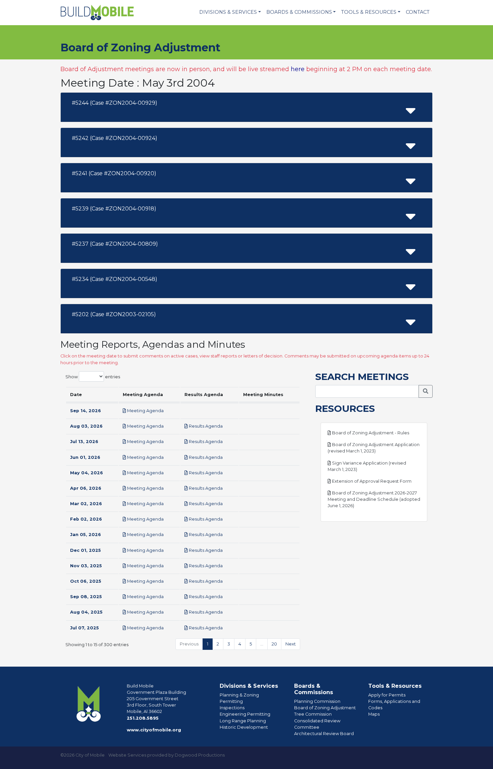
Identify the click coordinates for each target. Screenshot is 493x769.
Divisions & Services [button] (228, 12)
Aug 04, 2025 (86, 612)
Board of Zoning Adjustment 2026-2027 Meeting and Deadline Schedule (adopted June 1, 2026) (374, 499)
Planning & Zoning (239, 695)
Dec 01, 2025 (85, 550)
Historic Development (244, 727)
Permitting (231, 701)
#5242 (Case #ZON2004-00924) (114, 138)
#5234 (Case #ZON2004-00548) (114, 279)
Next (290, 643)
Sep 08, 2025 (86, 596)
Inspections (232, 707)
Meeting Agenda (145, 410)
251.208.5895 (143, 718)
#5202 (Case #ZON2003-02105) (114, 314)
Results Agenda (205, 426)
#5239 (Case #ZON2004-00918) (114, 208)
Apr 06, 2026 (85, 488)
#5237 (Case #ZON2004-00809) (115, 244)
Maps (374, 714)
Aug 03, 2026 (86, 426)
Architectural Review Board (324, 733)
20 (274, 643)
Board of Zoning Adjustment (325, 707)
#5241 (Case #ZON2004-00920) (114, 173)
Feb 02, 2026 (86, 519)
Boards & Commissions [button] (299, 12)
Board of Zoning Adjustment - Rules (370, 432)
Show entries (92, 376)
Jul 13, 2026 (84, 441)
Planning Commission (317, 701)
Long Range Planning (243, 720)
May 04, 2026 (86, 472)
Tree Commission (313, 714)
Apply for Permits (386, 695)
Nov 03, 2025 (86, 565)
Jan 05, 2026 (85, 534)
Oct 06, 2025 (85, 581)
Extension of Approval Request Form (371, 481)
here (298, 69)
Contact (418, 12)
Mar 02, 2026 (86, 503)
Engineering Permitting (245, 714)
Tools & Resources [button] (368, 12)
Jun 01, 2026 (85, 457)
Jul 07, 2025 (84, 627)
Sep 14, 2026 (85, 410)
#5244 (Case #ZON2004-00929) (114, 103)
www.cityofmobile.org (154, 729)
